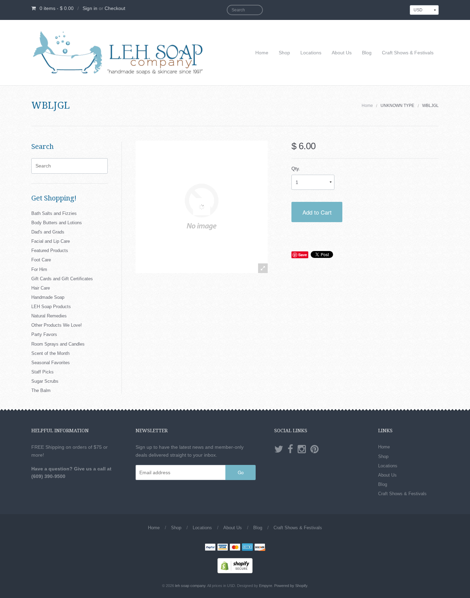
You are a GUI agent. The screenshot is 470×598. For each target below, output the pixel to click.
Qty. (295, 168)
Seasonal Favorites (50, 362)
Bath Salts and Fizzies (54, 213)
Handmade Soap (47, 297)
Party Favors (44, 334)
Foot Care (41, 259)
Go (241, 472)
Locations (310, 52)
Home (261, 52)
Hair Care (40, 288)
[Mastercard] (235, 548)
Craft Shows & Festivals (408, 52)
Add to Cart (317, 212)
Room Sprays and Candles (58, 344)
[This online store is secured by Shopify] (235, 565)
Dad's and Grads (47, 232)
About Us (342, 52)
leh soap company (190, 586)
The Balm (41, 390)
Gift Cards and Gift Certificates (62, 278)
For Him (39, 269)
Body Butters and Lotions (56, 222)
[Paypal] (210, 548)
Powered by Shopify (290, 586)
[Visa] (222, 548)
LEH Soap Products (51, 306)
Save (302, 254)
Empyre (265, 586)
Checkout (115, 8)
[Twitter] (278, 449)
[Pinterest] (314, 449)
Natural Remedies (49, 315)
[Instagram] (302, 449)
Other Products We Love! (56, 325)
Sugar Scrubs (44, 381)
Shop (284, 52)
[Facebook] (290, 449)
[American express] (247, 548)
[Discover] (259, 548)
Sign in (90, 8)
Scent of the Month (50, 353)
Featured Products (49, 250)
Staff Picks (42, 371)
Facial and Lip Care (50, 241)
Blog (367, 52)
